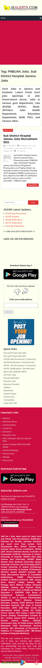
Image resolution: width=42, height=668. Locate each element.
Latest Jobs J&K (20, 148)
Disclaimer (7, 432)
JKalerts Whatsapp (10, 450)
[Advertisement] (21, 42)
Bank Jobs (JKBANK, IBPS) (15, 372)
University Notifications (14, 226)
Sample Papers (10, 394)
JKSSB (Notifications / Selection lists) (19, 362)
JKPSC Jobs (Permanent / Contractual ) (20, 365)
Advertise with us (10, 422)
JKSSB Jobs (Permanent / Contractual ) (20, 359)
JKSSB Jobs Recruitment (15, 214)
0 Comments (21, 151)
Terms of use (8, 460)
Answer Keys (9, 397)
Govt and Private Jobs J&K (15, 356)
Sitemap (6, 457)
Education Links (9, 435)
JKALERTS (12, 146)
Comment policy (9, 425)
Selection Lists (10, 381)
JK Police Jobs (10, 375)
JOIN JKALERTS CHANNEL (13, 512)
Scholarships (9, 400)
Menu (3, 18)
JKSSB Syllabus (12, 217)
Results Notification (12, 378)
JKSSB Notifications (13, 220)
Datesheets (8, 391)
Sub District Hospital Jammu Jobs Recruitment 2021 (20, 139)
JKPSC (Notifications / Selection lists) (19, 369)
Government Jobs (25, 146)
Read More (32, 185)
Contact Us (7, 428)
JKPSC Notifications (13, 223)
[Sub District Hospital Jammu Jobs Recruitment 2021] (7, 158)
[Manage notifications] (36, 663)
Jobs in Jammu (8, 148)
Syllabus (7, 387)
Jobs (34, 146)
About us (6, 418)
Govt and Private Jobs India (15, 353)
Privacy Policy (8, 454)
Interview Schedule (11, 384)
